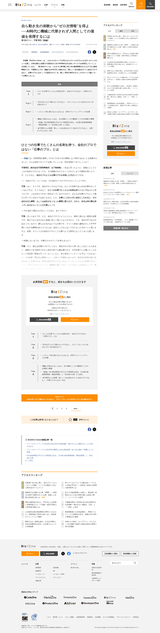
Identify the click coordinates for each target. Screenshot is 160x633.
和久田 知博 (74, 44)
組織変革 (38, 571)
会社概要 (98, 617)
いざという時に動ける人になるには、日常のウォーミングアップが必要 (64, 111)
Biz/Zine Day (75, 567)
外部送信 (136, 617)
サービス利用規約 (108, 617)
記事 (46, 5)
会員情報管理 (80, 617)
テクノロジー (57, 577)
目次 (59, 84)
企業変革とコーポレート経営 (97, 579)
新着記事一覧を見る (121, 228)
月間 (132, 31)
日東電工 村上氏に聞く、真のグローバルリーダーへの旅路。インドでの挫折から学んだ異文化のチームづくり (41, 485)
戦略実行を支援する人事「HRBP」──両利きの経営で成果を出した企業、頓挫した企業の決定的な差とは (41, 494)
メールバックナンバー (61, 314)
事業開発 (34, 52)
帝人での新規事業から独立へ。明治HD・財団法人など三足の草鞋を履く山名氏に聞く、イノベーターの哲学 (81, 494)
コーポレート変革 (58, 574)
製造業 (115, 5)
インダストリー (40, 574)
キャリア (25, 52)
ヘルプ (48, 617)
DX (54, 571)
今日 (109, 31)
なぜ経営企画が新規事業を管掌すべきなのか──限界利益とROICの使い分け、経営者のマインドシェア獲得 (40, 514)
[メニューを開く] (9, 4)
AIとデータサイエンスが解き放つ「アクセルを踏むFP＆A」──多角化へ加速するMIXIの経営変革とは (81, 485)
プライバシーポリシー (124, 617)
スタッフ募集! (69, 617)
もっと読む (29, 460)
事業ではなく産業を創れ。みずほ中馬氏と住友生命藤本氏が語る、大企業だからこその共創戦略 (40, 524)
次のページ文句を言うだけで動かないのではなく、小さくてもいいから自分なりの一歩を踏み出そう (59, 397)
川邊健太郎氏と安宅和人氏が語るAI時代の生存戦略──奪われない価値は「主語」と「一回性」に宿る (80, 504)
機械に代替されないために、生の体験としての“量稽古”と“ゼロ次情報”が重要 (66, 119)
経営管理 (123, 5)
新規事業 (107, 5)
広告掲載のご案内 (111, 553)
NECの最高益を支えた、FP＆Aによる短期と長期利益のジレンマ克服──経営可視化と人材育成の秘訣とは (41, 504)
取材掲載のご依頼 (129, 553)
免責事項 (90, 617)
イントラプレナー (72, 52)
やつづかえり (57, 44)
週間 (121, 31)
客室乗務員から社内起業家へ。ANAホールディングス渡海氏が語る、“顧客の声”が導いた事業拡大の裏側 (81, 514)
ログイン (76, 320)
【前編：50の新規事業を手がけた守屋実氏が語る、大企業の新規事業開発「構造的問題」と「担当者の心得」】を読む (64, 123)
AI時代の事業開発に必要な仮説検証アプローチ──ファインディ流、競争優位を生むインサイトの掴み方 (120, 212)
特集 (63, 5)
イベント (54, 5)
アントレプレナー (57, 52)
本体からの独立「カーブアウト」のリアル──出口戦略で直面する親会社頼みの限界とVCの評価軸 (81, 524)
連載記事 (38, 581)
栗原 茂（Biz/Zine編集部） (40, 44)
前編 (26, 158)
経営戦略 (56, 567)
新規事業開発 (44, 52)
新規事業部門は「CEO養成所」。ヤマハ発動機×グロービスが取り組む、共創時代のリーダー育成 (120, 221)
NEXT (75, 409)
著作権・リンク (58, 617)
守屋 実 (23, 44)
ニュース (37, 5)
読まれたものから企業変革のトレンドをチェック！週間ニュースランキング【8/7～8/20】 (121, 193)
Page (28, 103)
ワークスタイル (40, 577)
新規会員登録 (45, 320)
